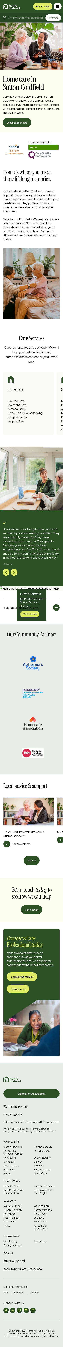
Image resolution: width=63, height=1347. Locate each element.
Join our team (18, 988)
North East (9, 1213)
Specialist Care (42, 1157)
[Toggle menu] (58, 6)
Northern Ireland (43, 1209)
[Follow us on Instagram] (19, 1310)
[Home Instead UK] (12, 1079)
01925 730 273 (12, 1114)
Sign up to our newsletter (31, 1093)
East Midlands (41, 1205)
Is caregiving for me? (22, 976)
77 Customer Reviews (14, 154)
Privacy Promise (12, 1245)
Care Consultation (44, 1186)
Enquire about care (17, 122)
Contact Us (40, 1241)
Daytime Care (16, 401)
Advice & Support (14, 1261)
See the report (37, 142)
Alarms (7, 1173)
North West (40, 1213)
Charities (34, 1292)
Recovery (8, 1169)
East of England (12, 1205)
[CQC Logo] (43, 155)
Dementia (9, 1161)
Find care (53, 17)
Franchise (19, 1292)
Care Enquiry (10, 1241)
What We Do (11, 1141)
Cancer (38, 1161)
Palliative (38, 1165)
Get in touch (31, 909)
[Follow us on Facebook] (6, 1310)
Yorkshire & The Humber (40, 1227)
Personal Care (16, 409)
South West (40, 1221)
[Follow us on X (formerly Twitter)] (33, 1310)
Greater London (12, 1209)
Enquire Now (43, 6)
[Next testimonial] (14, 572)
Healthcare (9, 1157)
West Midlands (11, 1217)
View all (32, 860)
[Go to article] (6, 844)
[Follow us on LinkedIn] (12, 1310)
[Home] (11, 6)
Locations (9, 1200)
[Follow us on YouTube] (26, 1310)
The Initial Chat (11, 1186)
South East (9, 1221)
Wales (6, 1225)
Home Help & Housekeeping (25, 413)
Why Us (8, 1252)
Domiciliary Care (12, 1146)
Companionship (17, 417)
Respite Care (15, 421)
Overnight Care (17, 405)
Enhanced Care (42, 1169)
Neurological (10, 1165)
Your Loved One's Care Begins (43, 1192)
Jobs (5, 1292)
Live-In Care (40, 1173)
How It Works (11, 1181)
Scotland (39, 1217)
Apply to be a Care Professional (22, 1269)
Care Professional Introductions (13, 1192)
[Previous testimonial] (6, 572)
